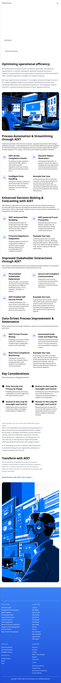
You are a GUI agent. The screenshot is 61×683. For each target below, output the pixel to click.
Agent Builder (36, 636)
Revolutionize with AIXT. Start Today (16, 477)
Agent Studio (36, 612)
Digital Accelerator (6, 647)
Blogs (3, 661)
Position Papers (6, 658)
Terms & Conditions (38, 666)
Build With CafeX (6, 608)
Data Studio (35, 615)
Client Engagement (7, 622)
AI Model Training (6, 652)
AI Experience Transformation (10, 610)
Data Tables (35, 624)
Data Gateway (36, 632)
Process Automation (7, 615)
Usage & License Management (10, 627)
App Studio (35, 610)
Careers (34, 652)
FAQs (2, 663)
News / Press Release (38, 654)
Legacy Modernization (8, 617)
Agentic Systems (6, 612)
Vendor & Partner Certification (10, 624)
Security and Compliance (39, 670)
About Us (35, 647)
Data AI (34, 629)
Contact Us (35, 659)
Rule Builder (35, 622)
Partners (34, 650)
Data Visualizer (36, 634)
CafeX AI (34, 608)
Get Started (8, 40)
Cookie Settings (36, 673)
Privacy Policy (36, 668)
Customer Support (6, 620)
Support (34, 657)
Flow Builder (35, 620)
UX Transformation (7, 650)
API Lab (34, 627)
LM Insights (35, 639)
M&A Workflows (6, 629)
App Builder (35, 617)
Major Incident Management (10, 632)
